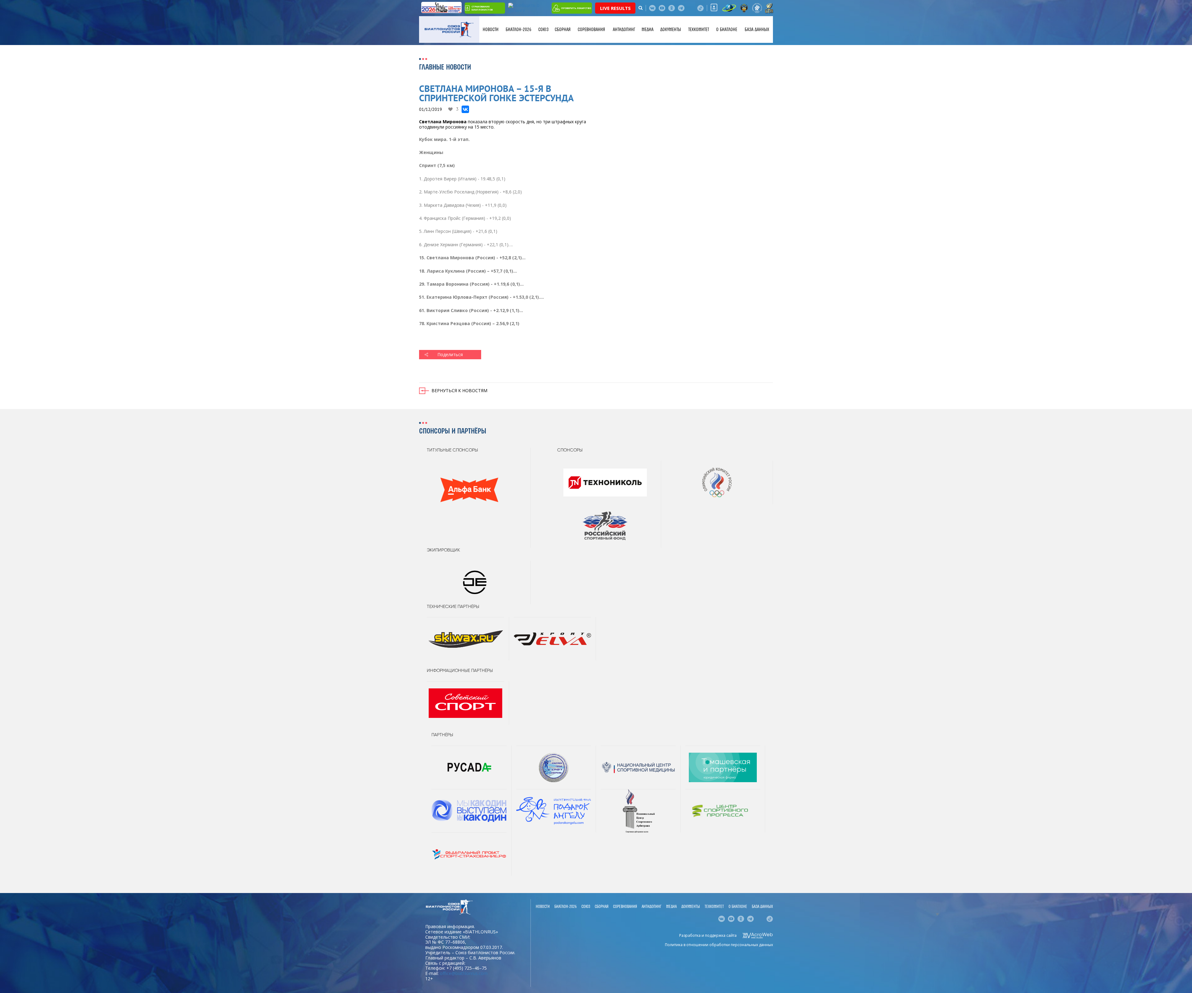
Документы (670, 29)
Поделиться (450, 354)
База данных (757, 29)
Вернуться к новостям (459, 390)
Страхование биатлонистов (482, 8)
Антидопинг (624, 29)
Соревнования (591, 29)
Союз (543, 29)
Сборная (563, 29)
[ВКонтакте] (465, 109)
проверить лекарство (576, 8)
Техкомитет (698, 29)
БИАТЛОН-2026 (518, 29)
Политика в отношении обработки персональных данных (719, 944)
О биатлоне (726, 29)
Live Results (615, 8)
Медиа (647, 29)
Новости (491, 29)
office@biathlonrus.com (464, 973)
